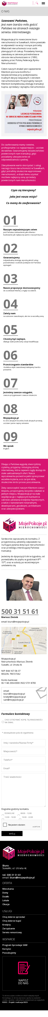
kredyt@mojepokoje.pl (14, 696)
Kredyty (6, 925)
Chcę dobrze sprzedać (13, 917)
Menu (43, 1)
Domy (5, 893)
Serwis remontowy (12, 932)
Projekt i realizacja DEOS (18, 1002)
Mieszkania (8, 889)
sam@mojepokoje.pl (13, 699)
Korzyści (6, 949)
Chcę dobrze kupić (11, 921)
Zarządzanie (8, 928)
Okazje (6, 904)
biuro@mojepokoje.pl (18, 621)
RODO (4, 1002)
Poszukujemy (9, 953)
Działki (5, 896)
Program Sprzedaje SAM (14, 945)
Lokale (5, 900)
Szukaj (36, 1)
